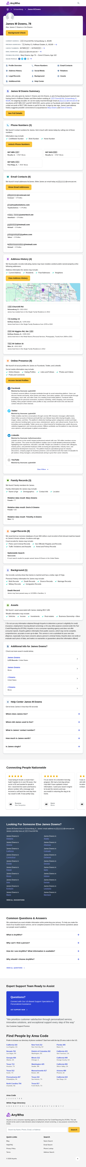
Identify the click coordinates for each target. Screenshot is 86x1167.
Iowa (8, 882)
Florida (9, 863)
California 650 (62, 1064)
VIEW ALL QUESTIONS (14, 968)
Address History (15, 71)
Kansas (47, 882)
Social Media (40, 71)
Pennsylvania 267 (13, 1077)
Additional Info (14, 81)
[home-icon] (7, 9)
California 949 (62, 1058)
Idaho (46, 870)
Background (39, 76)
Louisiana (47, 888)
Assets (63, 76)
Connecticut (10, 857)
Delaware (47, 857)
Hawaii (9, 870)
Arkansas (47, 845)
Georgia (47, 863)
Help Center (39, 81)
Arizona (9, 845)
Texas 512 (10, 1071)
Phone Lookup (48, 1148)
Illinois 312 (35, 1058)
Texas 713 (10, 1064)
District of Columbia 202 (40, 1051)
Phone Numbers (41, 65)
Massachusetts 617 (39, 1071)
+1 (44, 48)
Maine (8, 895)
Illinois (8, 876)
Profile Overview (15, 65)
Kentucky (9, 888)
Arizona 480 (61, 1071)
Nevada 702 (11, 1051)
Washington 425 (37, 1064)
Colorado (47, 851)
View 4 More (41, 469)
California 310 (11, 1045)
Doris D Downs (66, 108)
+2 (56, 44)
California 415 (62, 1051)
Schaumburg (18, 9)
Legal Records (14, 76)
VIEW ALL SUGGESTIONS (15, 900)
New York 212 (36, 1045)
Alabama (9, 838)
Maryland (47, 895)
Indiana (46, 876)
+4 (31, 59)
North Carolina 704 (13, 1083)
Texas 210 (35, 1077)
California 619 (62, 1077)
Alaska (46, 838)
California (10, 851)
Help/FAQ (9, 1145)
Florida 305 (61, 1045)
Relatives (64, 71)
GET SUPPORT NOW (18, 1010)
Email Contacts (66, 65)
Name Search (48, 1141)
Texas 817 (35, 1083)
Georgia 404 (11, 1058)
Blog (7, 1141)
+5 (40, 51)
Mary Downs (52, 108)
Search (74, 1130)
